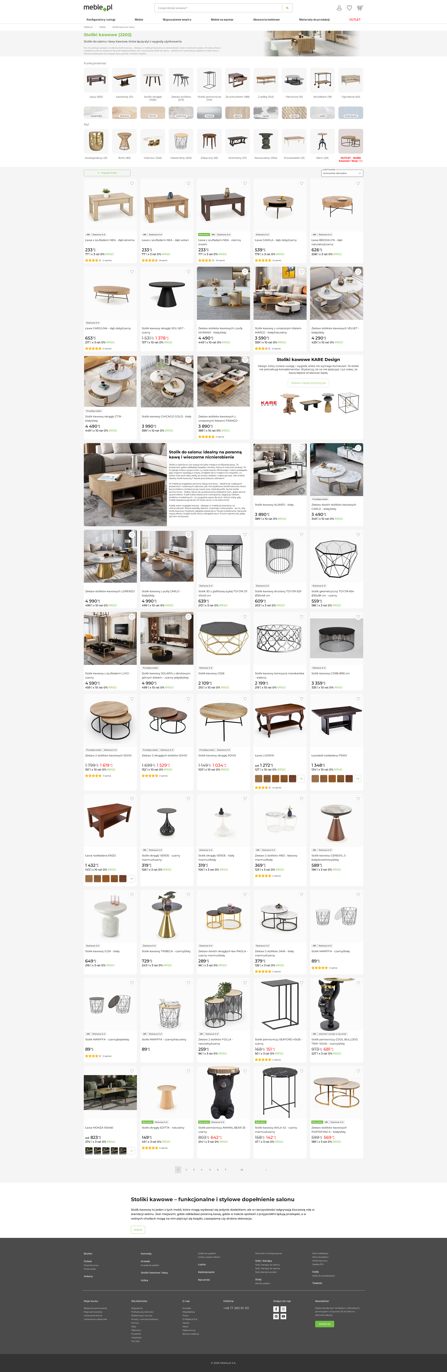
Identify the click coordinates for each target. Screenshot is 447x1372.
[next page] (266, 1170)
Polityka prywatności (142, 1312)
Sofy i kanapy (263, 1260)
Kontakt (186, 1308)
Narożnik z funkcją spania (268, 1253)
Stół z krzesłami (320, 1257)
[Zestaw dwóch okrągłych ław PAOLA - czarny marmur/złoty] (223, 916)
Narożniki (204, 1279)
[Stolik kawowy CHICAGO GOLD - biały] (166, 381)
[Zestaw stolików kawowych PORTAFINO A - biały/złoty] (336, 1092)
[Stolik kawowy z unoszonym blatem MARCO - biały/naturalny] (280, 293)
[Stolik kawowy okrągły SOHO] (223, 720)
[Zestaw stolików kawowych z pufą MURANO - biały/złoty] (223, 293)
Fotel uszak (90, 1269)
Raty (133, 1326)
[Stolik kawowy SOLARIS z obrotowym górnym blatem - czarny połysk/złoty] (166, 638)
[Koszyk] (360, 7)
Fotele (88, 1261)
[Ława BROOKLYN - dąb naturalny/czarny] (336, 205)
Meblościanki (206, 1272)
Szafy (315, 1271)
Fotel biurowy (91, 1265)
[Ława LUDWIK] (280, 720)
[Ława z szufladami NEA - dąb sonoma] (110, 205)
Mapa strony (189, 1330)
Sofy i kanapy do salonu (267, 1264)
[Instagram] (283, 1309)
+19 (301, 778)
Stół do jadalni (262, 1283)
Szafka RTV (318, 1264)
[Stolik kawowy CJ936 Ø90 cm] (336, 638)
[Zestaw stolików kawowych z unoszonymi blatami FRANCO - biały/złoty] (223, 381)
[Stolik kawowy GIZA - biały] (110, 916)
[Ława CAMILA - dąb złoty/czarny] (280, 205)
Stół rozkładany (320, 1253)
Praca (185, 1315)
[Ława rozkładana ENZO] (110, 820)
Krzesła (145, 1261)
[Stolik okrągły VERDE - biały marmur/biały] (223, 820)
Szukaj (287, 8)
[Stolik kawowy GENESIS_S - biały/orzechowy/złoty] (336, 820)
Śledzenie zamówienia (95, 1308)
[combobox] (342, 173)
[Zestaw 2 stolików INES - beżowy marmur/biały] (280, 820)
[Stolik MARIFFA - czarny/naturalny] (166, 1004)
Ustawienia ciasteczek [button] (95, 1319)
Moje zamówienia (93, 1312)
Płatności (136, 1330)
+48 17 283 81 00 (236, 1308)
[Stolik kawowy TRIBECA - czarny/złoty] (166, 916)
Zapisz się (325, 1324)
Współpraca (188, 1312)
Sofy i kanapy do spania (267, 1268)
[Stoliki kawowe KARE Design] (308, 402)
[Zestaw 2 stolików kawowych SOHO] (110, 720)
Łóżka (144, 1280)
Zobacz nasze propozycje (308, 383)
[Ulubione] (349, 7)
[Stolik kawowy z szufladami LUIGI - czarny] (110, 638)
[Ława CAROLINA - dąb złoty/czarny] (110, 293)
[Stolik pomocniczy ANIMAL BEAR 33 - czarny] (223, 1092)
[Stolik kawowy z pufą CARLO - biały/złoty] (166, 556)
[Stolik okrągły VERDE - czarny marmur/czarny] (166, 820)
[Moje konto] (339, 7)
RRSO (109, 254)
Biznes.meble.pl (190, 1334)
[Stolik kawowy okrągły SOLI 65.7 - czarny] (166, 293)
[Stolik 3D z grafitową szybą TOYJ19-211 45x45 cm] (223, 556)
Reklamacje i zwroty (141, 1315)
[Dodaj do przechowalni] (132, 183)
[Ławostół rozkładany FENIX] (336, 720)
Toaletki (317, 1283)
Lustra (202, 1264)
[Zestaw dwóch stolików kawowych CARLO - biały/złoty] (336, 469)
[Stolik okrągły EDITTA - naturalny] (166, 1092)
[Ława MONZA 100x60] (110, 1092)
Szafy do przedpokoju (323, 1275)
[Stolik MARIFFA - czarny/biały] (336, 916)
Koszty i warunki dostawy (144, 1319)
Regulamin (137, 1308)
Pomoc (135, 1323)
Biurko (88, 1253)
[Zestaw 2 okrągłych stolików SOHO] (166, 720)
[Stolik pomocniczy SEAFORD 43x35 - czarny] (280, 1004)
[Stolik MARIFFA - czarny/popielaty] (110, 1004)
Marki (185, 1326)
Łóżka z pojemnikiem (209, 1257)
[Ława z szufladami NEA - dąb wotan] (166, 205)
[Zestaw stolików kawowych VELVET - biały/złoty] (336, 293)
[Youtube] (283, 1316)
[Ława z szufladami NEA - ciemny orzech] (223, 205)
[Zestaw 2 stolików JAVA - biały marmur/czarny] (280, 916)
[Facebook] (276, 1309)
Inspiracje (136, 1337)
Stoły (258, 1279)
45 (241, 1169)
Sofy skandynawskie (265, 1272)
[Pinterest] (276, 1316)
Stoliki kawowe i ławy (154, 1272)
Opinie (185, 1323)
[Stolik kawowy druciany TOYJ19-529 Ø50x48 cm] (280, 556)
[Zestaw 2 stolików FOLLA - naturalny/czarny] (223, 1004)
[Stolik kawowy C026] (223, 638)
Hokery (88, 1276)
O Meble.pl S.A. (190, 1319)
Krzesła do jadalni (150, 1265)
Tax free (135, 1341)
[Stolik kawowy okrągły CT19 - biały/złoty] (110, 381)
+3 (131, 1151)
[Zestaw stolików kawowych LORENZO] (110, 556)
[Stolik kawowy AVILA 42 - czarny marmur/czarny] (280, 1092)
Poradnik (136, 1334)
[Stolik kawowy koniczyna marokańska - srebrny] (280, 638)
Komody (146, 1253)
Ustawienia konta (93, 1315)
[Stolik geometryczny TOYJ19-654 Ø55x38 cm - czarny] (336, 556)
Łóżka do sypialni (207, 1253)
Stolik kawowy (320, 1260)
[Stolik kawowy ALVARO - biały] (280, 469)
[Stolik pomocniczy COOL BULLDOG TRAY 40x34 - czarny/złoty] (336, 1004)
